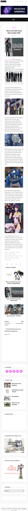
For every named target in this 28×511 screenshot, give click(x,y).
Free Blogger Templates (16, 508)
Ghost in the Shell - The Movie (13, 315)
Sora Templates (8, 508)
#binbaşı (18, 252)
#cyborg (7, 254)
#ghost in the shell (9, 255)
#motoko (17, 255)
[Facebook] (7, 371)
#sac (21, 255)
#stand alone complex (13, 257)
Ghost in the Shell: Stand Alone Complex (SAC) (13, 299)
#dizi (10, 254)
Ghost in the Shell (8, 59)
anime (14, 27)
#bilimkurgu (12, 252)
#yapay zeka (8, 259)
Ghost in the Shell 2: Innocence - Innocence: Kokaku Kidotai (13, 282)
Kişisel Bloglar (15, 396)
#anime (6, 252)
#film (14, 254)
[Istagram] (14, 371)
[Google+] (21, 371)
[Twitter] (10, 371)
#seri (6, 257)
